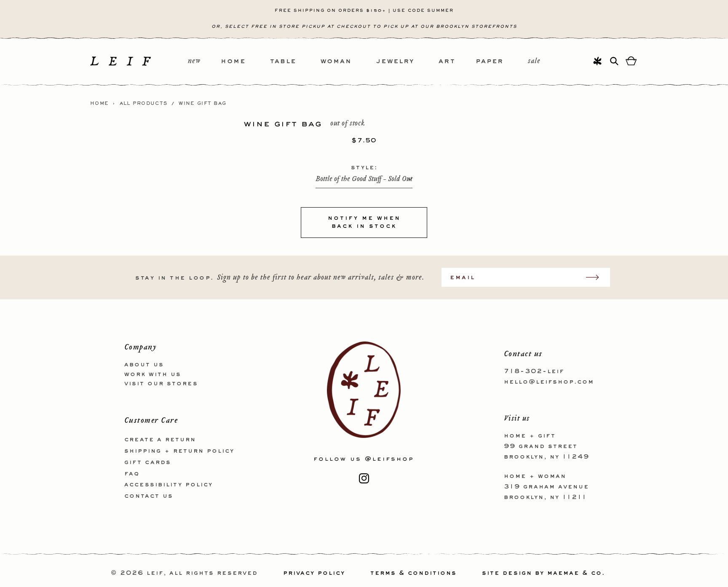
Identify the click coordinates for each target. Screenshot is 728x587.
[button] (245, 62)
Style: (364, 168)
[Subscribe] (596, 277)
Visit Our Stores (161, 384)
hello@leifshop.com (549, 382)
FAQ (131, 474)
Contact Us (148, 496)
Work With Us (152, 374)
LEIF (155, 573)
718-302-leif (534, 371)
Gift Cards (147, 462)
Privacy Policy (314, 573)
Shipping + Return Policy (179, 451)
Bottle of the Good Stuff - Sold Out (364, 179)
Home (99, 103)
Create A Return (160, 440)
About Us (144, 365)
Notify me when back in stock (364, 222)
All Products (144, 103)
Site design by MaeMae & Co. (543, 573)
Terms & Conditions (413, 573)
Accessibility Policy (168, 485)
